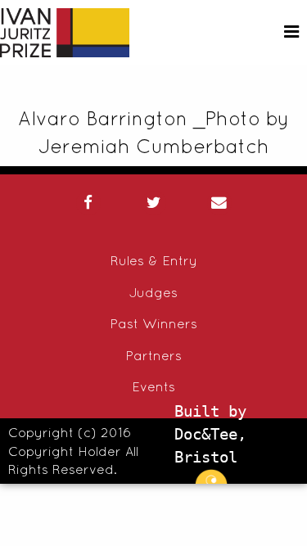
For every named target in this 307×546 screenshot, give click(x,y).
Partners (153, 355)
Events (153, 386)
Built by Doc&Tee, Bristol (210, 434)
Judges (153, 292)
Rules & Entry (154, 260)
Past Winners (153, 323)
